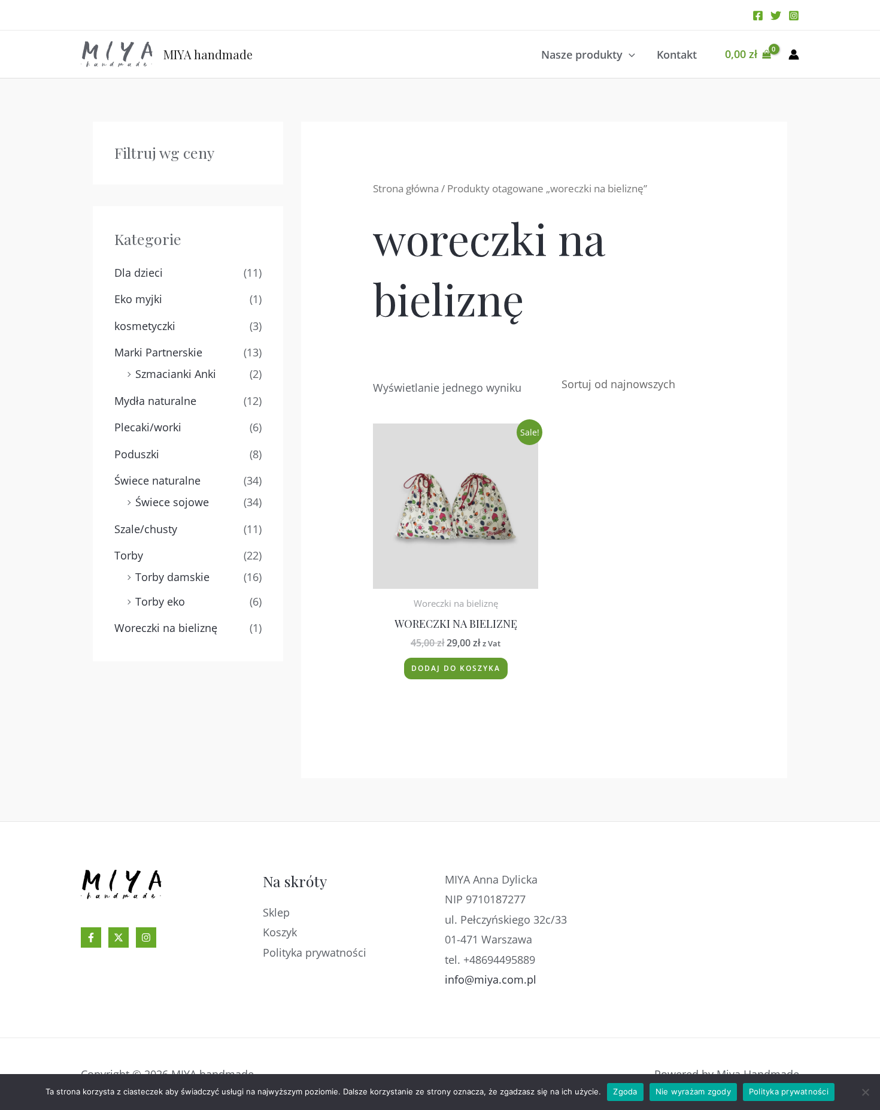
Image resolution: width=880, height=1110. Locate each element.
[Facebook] (757, 15)
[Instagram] (793, 15)
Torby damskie (172, 577)
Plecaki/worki (147, 427)
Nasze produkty (582, 54)
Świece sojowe (172, 502)
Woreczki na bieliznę (165, 628)
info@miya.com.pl (490, 979)
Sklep (276, 912)
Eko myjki (138, 299)
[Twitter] (775, 15)
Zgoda (625, 1091)
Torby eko (160, 601)
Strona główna (406, 188)
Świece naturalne (157, 480)
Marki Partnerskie (158, 352)
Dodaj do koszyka (455, 668)
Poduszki (136, 454)
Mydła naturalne (155, 401)
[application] (629, 54)
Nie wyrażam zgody (693, 1091)
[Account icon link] (793, 54)
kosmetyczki (144, 326)
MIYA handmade (208, 54)
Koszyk (280, 932)
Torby (128, 555)
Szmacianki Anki (175, 374)
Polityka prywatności (314, 952)
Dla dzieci (138, 272)
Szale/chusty (145, 529)
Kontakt (677, 54)
